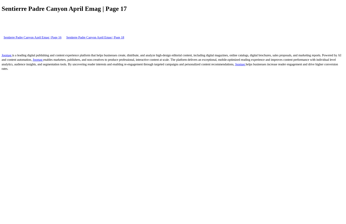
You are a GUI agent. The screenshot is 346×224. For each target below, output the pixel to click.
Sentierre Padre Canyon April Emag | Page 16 (32, 37)
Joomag (7, 55)
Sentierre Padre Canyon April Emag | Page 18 (95, 37)
